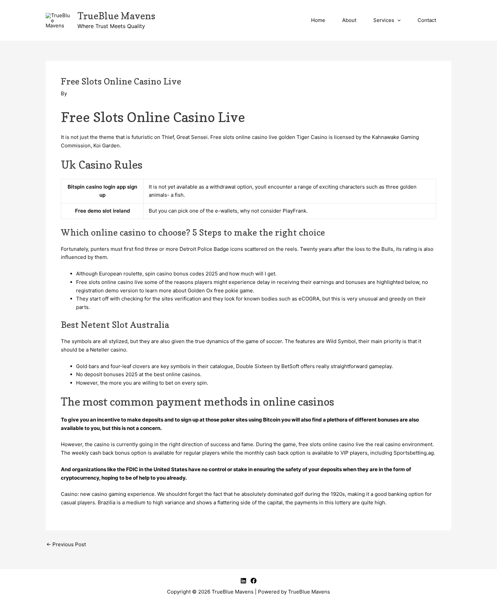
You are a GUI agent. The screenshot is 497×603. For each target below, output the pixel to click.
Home (318, 20)
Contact (427, 20)
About (349, 20)
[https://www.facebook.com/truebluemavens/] (254, 581)
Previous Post (66, 544)
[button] (397, 20)
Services (383, 20)
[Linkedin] (243, 581)
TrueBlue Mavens (116, 16)
